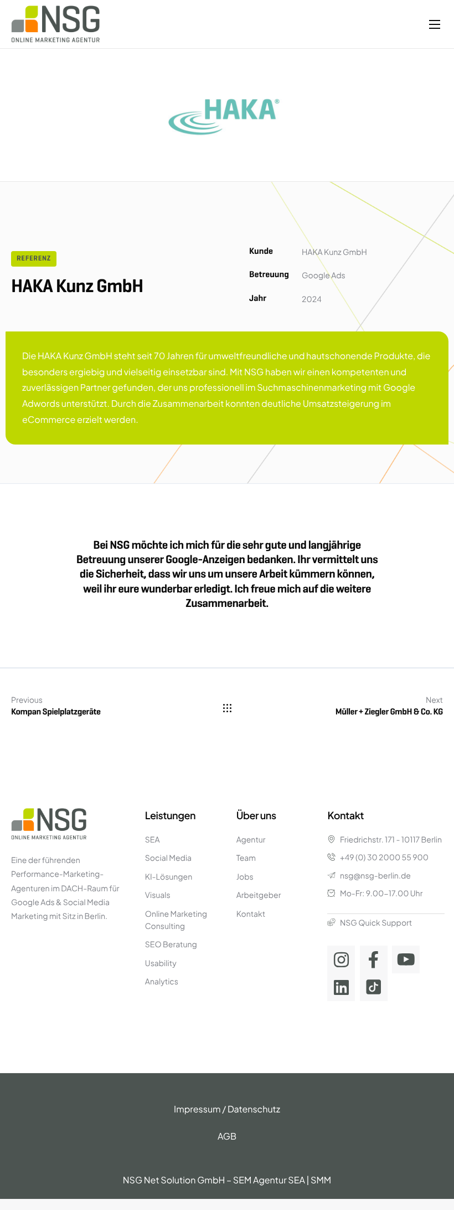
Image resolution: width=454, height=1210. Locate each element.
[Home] (55, 23)
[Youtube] (406, 959)
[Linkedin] (341, 987)
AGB (227, 1136)
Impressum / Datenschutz (227, 1109)
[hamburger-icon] (434, 24)
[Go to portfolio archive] (227, 708)
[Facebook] (374, 959)
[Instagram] (341, 959)
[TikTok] (374, 987)
